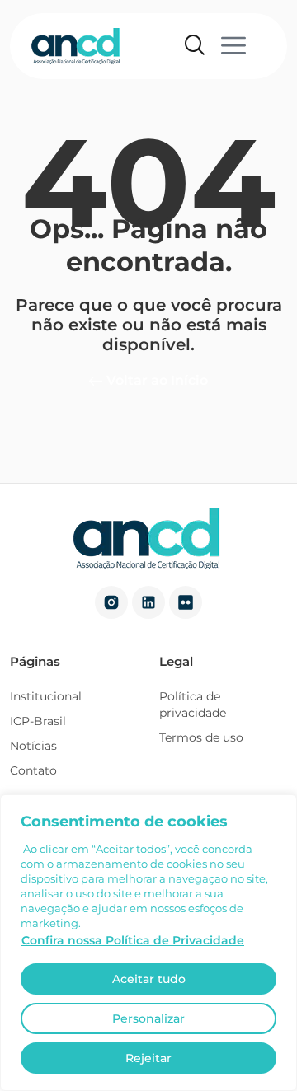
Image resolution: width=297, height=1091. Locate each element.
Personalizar (148, 1018)
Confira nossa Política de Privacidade (132, 940)
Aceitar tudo (149, 979)
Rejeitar (148, 1058)
